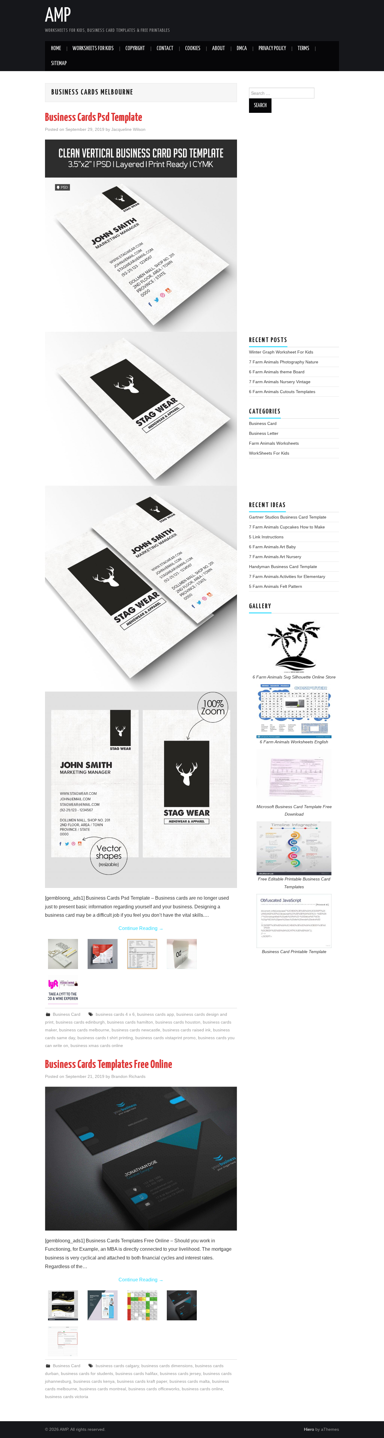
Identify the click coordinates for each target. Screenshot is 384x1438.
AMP (58, 16)
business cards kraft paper (142, 1381)
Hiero (309, 1429)
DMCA (242, 48)
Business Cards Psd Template (93, 118)
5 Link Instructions (266, 536)
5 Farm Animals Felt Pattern (275, 586)
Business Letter (263, 433)
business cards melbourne (84, 1029)
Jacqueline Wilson (128, 129)
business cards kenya (94, 1381)
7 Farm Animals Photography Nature (283, 362)
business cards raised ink (187, 1029)
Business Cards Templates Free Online (108, 1065)
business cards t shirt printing (105, 1037)
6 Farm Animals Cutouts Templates (282, 391)
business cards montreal (103, 1388)
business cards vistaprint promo (165, 1037)
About (218, 48)
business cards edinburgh (80, 1022)
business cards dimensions (167, 1365)
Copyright (135, 48)
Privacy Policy (272, 48)
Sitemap (59, 63)
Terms (303, 48)
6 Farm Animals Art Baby (272, 546)
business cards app (155, 1014)
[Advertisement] (294, 227)
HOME (56, 48)
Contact (165, 48)
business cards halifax (137, 1373)
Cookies (192, 48)
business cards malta (190, 1381)
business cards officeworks (153, 1388)
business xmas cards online (96, 1045)
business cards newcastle (136, 1029)
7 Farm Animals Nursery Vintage (279, 381)
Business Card (66, 1014)
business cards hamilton (130, 1022)
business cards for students (87, 1373)
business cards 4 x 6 (115, 1014)
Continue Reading (141, 928)
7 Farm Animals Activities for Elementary (287, 576)
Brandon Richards (128, 1076)
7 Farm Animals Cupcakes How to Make (287, 527)
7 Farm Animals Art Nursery (275, 556)
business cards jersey (180, 1373)
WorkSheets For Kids (93, 48)
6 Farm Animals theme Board (276, 371)
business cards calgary (117, 1365)
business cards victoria (66, 1396)
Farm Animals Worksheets (274, 443)
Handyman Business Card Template (283, 566)
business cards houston (177, 1022)
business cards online (202, 1388)
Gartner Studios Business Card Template (287, 517)
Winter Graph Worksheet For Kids (281, 352)
